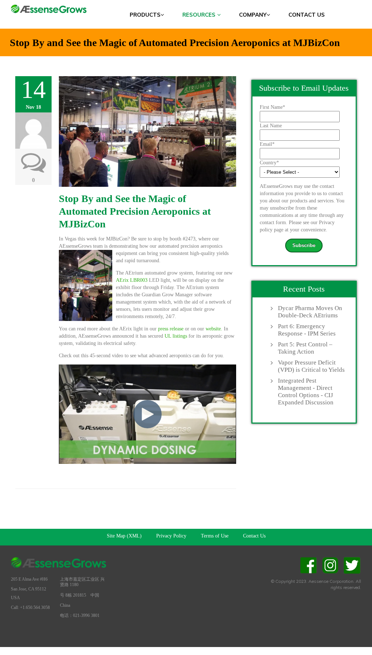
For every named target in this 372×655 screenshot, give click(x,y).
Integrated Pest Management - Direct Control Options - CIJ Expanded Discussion (305, 391)
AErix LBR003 (131, 280)
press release (170, 328)
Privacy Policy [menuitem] (171, 536)
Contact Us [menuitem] (306, 14)
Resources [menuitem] (198, 14)
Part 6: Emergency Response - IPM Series (307, 330)
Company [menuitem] (253, 14)
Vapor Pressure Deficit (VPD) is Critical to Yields (311, 366)
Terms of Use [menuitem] (215, 536)
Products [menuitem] (145, 14)
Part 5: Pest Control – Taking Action (305, 348)
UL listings (176, 336)
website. (214, 328)
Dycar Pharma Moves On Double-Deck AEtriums (310, 312)
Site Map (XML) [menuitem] (124, 536)
